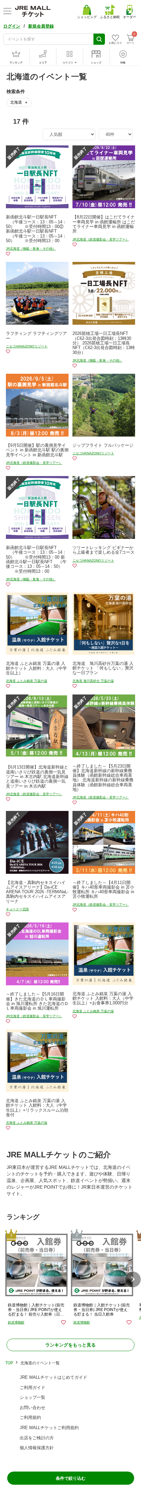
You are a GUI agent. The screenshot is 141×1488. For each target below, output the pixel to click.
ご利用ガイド (32, 1387)
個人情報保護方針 (37, 1447)
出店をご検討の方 (37, 1437)
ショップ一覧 (32, 1397)
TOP (9, 1363)
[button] (133, 1279)
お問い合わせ (32, 1407)
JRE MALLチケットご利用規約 (49, 1427)
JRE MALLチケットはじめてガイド (53, 1377)
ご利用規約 (30, 1417)
